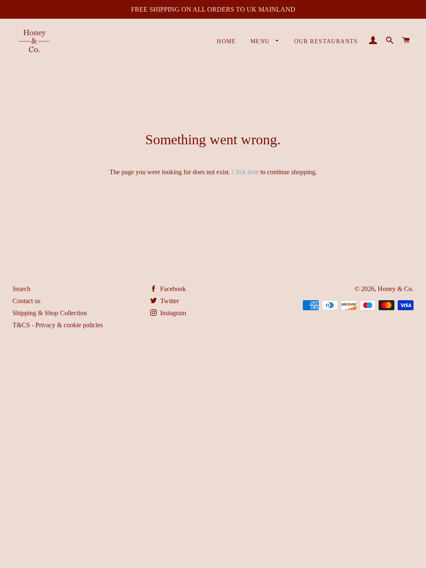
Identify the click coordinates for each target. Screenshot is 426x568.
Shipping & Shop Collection (49, 312)
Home (226, 41)
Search (21, 288)
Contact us (26, 300)
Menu (261, 41)
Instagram (172, 312)
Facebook (172, 288)
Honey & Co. (396, 288)
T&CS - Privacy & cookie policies (57, 324)
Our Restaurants (326, 41)
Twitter (169, 300)
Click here (245, 171)
